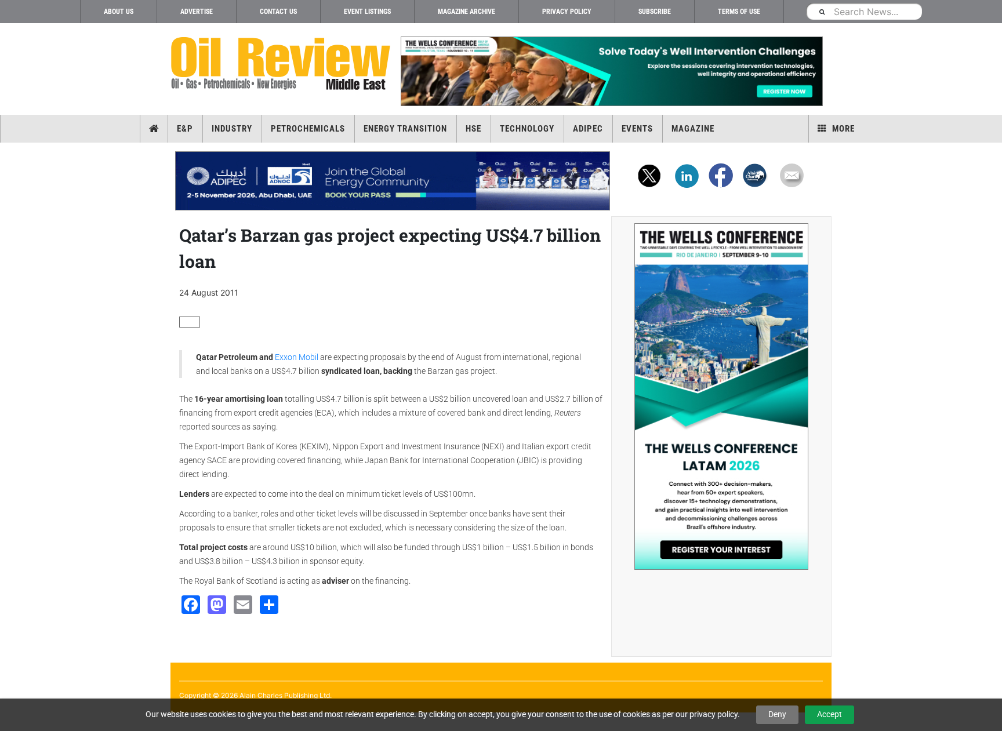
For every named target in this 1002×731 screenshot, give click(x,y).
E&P (185, 128)
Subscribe (654, 12)
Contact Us (278, 12)
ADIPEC (588, 128)
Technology (527, 128)
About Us (118, 12)
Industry (232, 128)
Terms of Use (739, 12)
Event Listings (367, 12)
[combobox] (864, 11)
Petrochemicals (308, 128)
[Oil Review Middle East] (280, 64)
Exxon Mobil (297, 357)
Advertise (196, 12)
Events (637, 128)
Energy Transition (405, 128)
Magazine (692, 128)
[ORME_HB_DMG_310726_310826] (392, 181)
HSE (473, 128)
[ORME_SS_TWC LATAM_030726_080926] (721, 396)
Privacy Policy (566, 12)
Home (154, 129)
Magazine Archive (466, 12)
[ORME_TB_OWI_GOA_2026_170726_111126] (611, 71)
